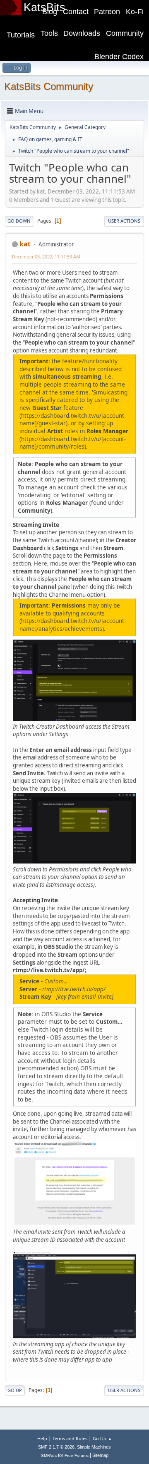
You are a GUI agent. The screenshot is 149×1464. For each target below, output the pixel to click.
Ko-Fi (135, 11)
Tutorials (21, 35)
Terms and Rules (70, 1438)
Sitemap (100, 1455)
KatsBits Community (48, 86)
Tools (49, 33)
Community (125, 33)
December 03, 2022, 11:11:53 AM (46, 256)
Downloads (81, 33)
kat (25, 243)
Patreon (107, 11)
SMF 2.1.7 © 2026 (56, 1446)
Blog (49, 11)
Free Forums (77, 1455)
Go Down (19, 221)
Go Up (14, 1390)
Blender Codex (119, 56)
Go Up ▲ (102, 1438)
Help (42, 1438)
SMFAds (49, 1455)
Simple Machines (94, 1446)
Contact (76, 11)
